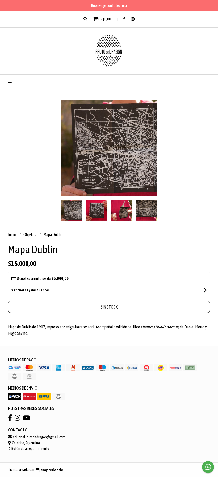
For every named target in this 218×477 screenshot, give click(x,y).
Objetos (30, 234)
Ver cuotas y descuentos (30, 290)
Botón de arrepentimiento (30, 448)
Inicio (12, 234)
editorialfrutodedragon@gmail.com (38, 437)
